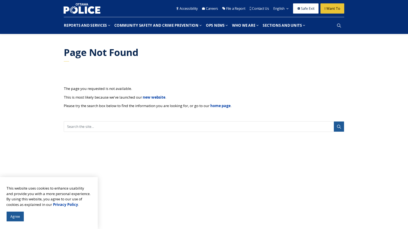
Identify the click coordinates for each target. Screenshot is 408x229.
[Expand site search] (338, 25)
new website (154, 97)
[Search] (339, 126)
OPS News (215, 25)
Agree (15, 216)
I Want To (332, 8)
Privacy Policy (65, 204)
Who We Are (243, 25)
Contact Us (260, 8)
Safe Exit (307, 8)
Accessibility (189, 8)
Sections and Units (282, 25)
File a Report (235, 8)
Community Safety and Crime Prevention (156, 25)
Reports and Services (85, 25)
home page (220, 105)
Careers (212, 8)
